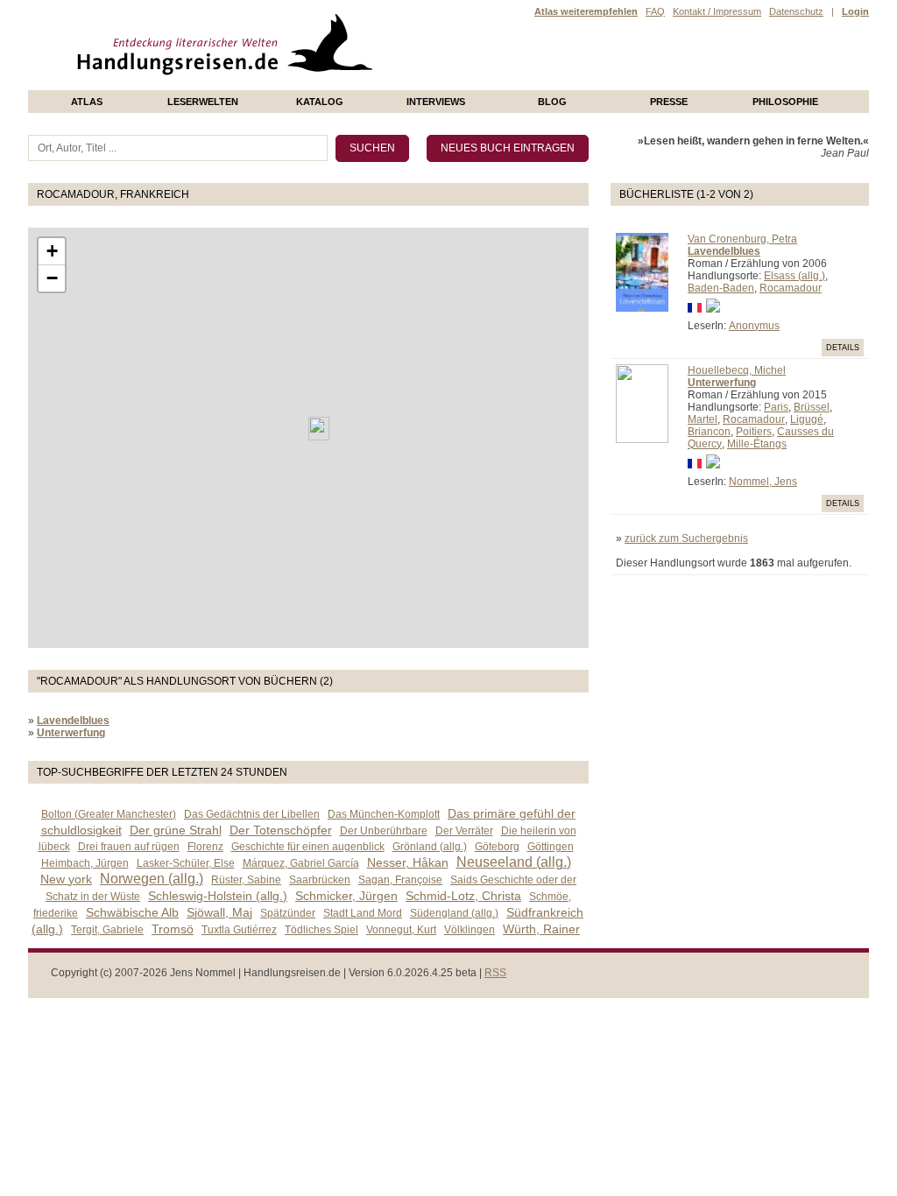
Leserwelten (202, 101)
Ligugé (806, 419)
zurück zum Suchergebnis (686, 538)
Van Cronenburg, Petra (742, 239)
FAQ (655, 11)
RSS (495, 973)
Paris (776, 407)
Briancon (709, 432)
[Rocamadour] (318, 428)
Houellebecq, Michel (737, 370)
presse (669, 101)
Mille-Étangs (757, 444)
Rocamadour (790, 288)
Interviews (435, 101)
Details (842, 347)
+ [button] (52, 251)
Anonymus (754, 326)
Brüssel (812, 407)
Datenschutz (796, 11)
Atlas (86, 101)
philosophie (785, 101)
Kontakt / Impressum (717, 11)
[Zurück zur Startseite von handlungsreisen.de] (352, 84)
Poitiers (754, 432)
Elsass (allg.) (794, 276)
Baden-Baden (721, 288)
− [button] (52, 278)
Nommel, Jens (763, 481)
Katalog (319, 101)
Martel (702, 419)
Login (855, 11)
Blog (552, 101)
